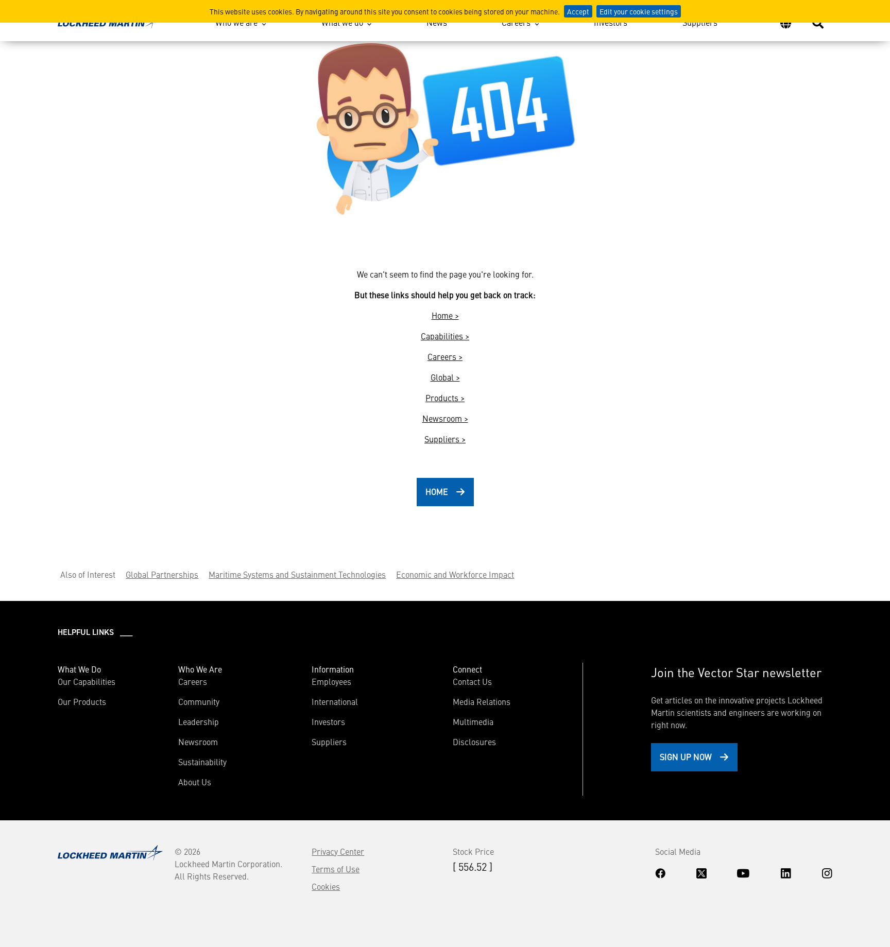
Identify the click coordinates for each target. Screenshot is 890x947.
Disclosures (474, 741)
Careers (516, 22)
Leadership (198, 721)
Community (198, 701)
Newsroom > (445, 418)
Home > (445, 315)
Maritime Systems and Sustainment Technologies (297, 574)
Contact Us (472, 681)
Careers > (445, 356)
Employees (331, 681)
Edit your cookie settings (639, 11)
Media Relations (481, 701)
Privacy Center (338, 851)
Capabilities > (445, 335)
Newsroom (198, 741)
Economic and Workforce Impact (455, 574)
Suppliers (699, 22)
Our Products (82, 701)
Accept (578, 11)
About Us (194, 781)
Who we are (236, 22)
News (436, 22)
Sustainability (202, 761)
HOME (436, 491)
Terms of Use (336, 868)
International (335, 701)
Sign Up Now (686, 756)
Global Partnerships (162, 574)
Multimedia (473, 721)
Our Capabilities (86, 681)
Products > (445, 397)
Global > (445, 377)
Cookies (326, 886)
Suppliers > (445, 438)
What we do (342, 22)
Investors (610, 22)
